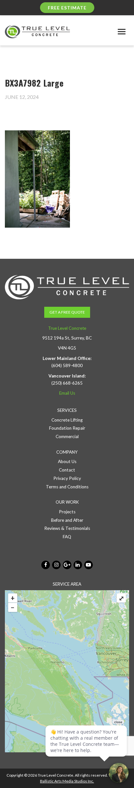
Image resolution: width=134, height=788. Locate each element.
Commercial (67, 436)
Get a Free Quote (67, 312)
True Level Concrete (67, 328)
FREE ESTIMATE (67, 7)
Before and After (67, 520)
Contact (67, 469)
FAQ (67, 536)
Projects (67, 511)
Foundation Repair (67, 428)
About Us (67, 461)
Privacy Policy (67, 478)
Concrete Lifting (67, 420)
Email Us (67, 393)
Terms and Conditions (67, 486)
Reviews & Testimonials (67, 528)
